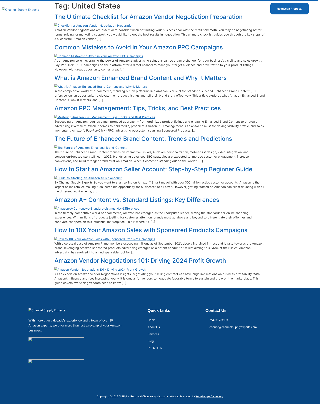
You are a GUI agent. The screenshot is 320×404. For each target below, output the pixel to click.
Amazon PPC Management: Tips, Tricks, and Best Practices (137, 108)
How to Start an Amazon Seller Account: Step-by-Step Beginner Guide (153, 169)
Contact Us (192, 8)
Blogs (171, 8)
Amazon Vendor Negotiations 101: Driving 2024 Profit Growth (140, 260)
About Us (128, 8)
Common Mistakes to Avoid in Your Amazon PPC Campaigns (138, 47)
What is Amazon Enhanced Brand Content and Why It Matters (140, 77)
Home (108, 8)
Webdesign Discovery (209, 396)
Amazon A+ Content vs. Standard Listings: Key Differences (136, 199)
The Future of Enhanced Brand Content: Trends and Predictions (143, 138)
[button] (151, 8)
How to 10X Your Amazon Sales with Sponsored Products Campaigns (150, 230)
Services (150, 8)
